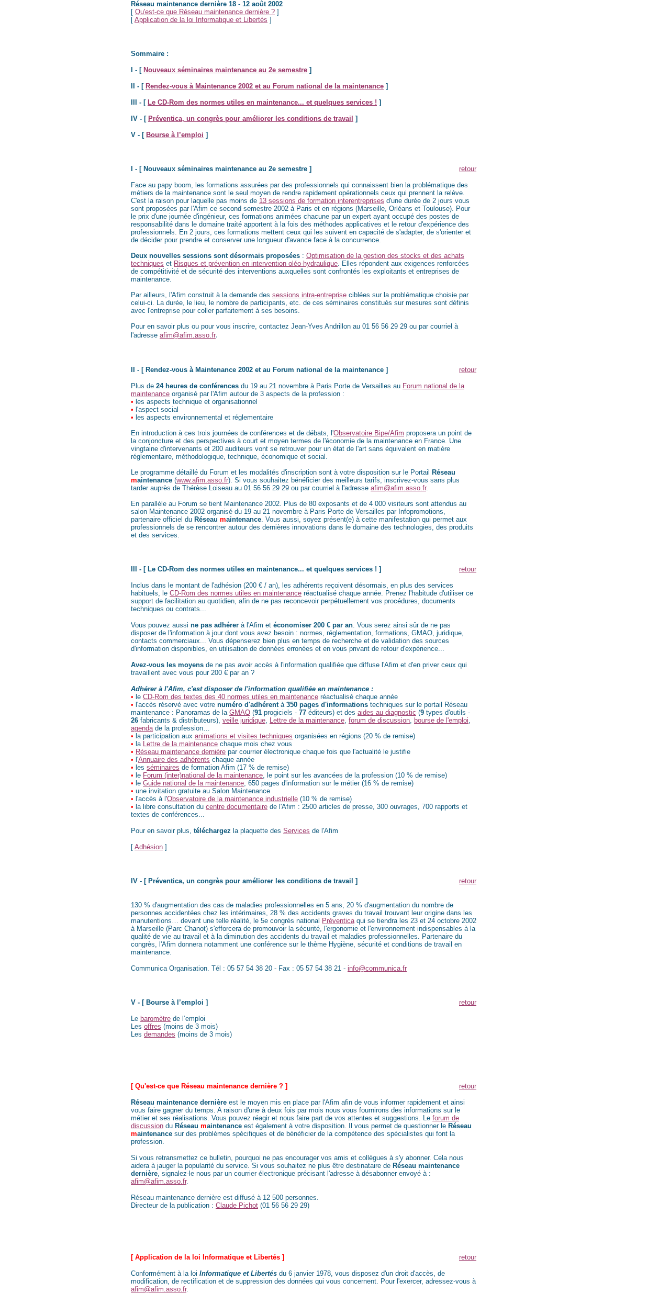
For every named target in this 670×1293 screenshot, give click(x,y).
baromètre (155, 1018)
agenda (142, 728)
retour (467, 169)
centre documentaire (236, 807)
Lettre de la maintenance (307, 720)
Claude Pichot (237, 1205)
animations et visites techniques (244, 736)
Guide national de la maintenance (193, 783)
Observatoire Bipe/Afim (368, 433)
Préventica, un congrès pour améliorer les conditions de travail (250, 118)
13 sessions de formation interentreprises (321, 201)
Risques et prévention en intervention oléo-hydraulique (256, 263)
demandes (159, 1034)
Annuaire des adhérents (174, 759)
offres (152, 1026)
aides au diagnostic (387, 712)
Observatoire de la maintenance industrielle (232, 799)
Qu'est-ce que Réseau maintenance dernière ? (205, 12)
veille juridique (243, 720)
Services (296, 831)
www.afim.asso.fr (202, 480)
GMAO (239, 712)
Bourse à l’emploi (175, 135)
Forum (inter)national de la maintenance (203, 775)
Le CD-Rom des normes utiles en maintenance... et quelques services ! (262, 102)
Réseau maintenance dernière (181, 752)
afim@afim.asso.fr (188, 335)
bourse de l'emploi (441, 720)
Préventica (338, 921)
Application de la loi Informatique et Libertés (201, 20)
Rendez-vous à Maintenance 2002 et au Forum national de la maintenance (265, 86)
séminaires (163, 767)
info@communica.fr (377, 968)
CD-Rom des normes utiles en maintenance (236, 593)
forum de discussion (379, 720)
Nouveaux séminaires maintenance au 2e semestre (225, 70)
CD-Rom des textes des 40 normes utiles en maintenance (230, 697)
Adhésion (149, 847)
